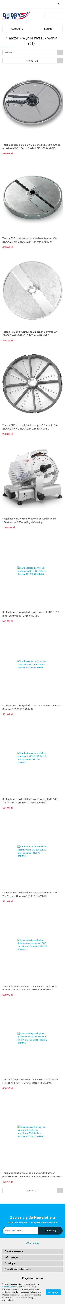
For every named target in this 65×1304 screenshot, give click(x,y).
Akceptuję (53, 1292)
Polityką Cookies (9, 1287)
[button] (32, 1251)
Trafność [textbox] (8, 52)
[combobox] (32, 52)
